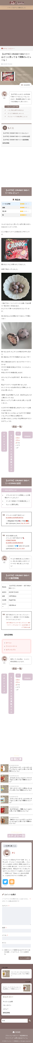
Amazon (27, 436)
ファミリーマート (11, 646)
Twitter (5, 885)
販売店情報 (6, 143)
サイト (4, 943)
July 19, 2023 (25, 523)
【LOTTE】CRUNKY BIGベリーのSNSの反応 (16, 136)
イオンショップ (4, 441)
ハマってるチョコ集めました (16, 7)
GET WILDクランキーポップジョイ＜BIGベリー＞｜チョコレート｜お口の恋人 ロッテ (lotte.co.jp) (18, 625)
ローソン (9, 643)
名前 (4, 927)
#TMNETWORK (11, 540)
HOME (17, 1032)
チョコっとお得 (8, 1001)
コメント (6, 905)
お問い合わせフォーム (21, 1038)
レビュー (5, 1009)
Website (12, 885)
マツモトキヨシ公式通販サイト (11, 453)
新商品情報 (6, 1012)
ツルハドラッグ (18, 440)
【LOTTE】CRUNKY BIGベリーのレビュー (16, 133)
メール (5, 935)
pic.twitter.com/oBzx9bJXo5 (14, 542)
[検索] (30, 1021)
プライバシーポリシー (12, 1035)
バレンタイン (7, 1005)
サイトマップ (9, 1038)
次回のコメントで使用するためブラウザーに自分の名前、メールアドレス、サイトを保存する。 (17, 952)
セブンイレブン (11, 649)
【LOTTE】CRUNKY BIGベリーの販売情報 (16, 139)
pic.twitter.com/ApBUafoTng (14, 517)
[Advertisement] (16, 29)
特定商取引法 (24, 1035)
